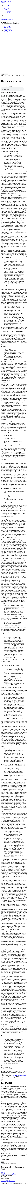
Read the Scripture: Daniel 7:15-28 (9, 92)
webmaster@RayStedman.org (8, 1181)
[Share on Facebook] (6, 74)
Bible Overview (8, 26)
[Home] (3, 2)
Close (2, 1162)
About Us (6, 6)
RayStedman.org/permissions (19, 1075)
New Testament (7, 29)
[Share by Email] (4, 74)
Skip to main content (6, 1)
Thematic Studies (8, 30)
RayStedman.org (9, 19)
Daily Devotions (8, 32)
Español (9, 11)
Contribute (6, 5)
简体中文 (9, 12)
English (5, 9)
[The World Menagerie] (1, 77)
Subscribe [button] (3, 1172)
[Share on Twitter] (5, 74)
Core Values (7, 8)
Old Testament (7, 27)
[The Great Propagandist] (1, 85)
